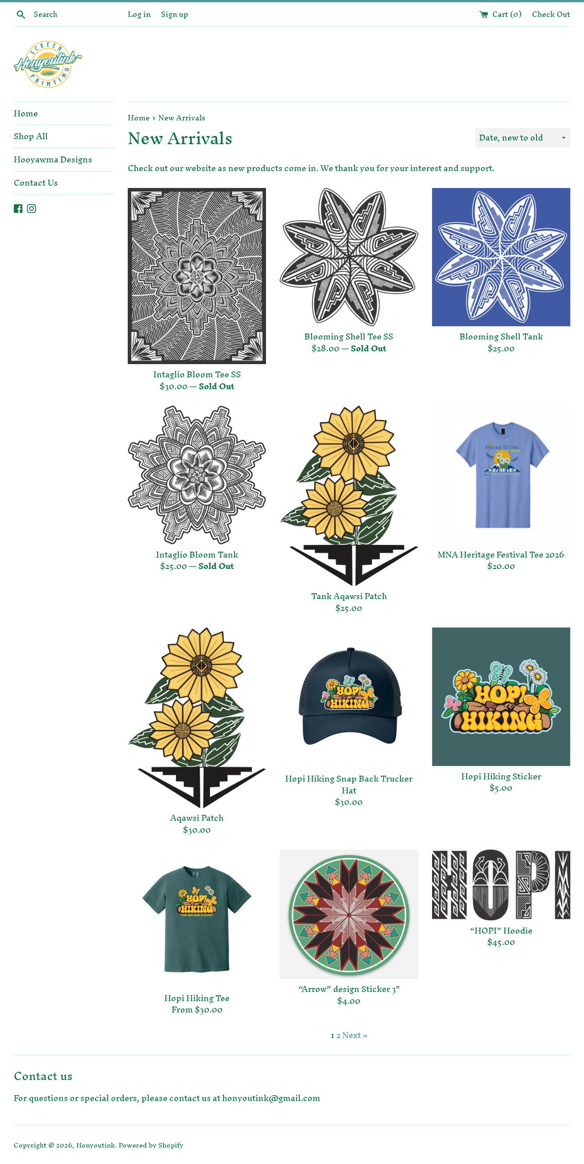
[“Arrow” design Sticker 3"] (349, 914)
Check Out (551, 14)
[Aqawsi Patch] (197, 717)
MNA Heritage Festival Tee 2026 (501, 554)
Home (26, 113)
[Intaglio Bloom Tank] (197, 475)
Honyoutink (95, 1145)
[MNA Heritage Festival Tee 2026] (501, 475)
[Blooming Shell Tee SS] (349, 257)
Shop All (31, 136)
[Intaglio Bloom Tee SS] (197, 276)
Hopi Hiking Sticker (501, 776)
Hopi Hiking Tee (196, 998)
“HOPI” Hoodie (501, 930)
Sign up (174, 14)
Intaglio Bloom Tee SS (197, 374)
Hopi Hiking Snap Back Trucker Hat (348, 784)
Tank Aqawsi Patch (349, 596)
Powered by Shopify (151, 1145)
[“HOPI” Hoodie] (501, 885)
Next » (355, 1035)
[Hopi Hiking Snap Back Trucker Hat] (349, 697)
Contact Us (36, 182)
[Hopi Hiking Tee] (197, 919)
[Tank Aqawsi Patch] (349, 496)
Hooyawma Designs (53, 159)
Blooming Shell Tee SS (348, 336)
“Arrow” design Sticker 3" (349, 989)
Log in (139, 14)
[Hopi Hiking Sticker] (501, 696)
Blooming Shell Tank (501, 336)
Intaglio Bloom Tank (197, 554)
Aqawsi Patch (197, 818)
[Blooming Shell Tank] (501, 257)
